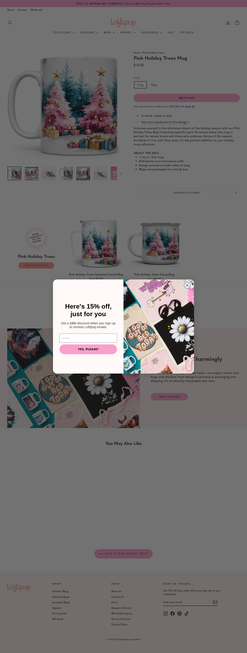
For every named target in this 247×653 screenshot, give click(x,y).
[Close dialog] (187, 285)
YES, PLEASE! (88, 349)
